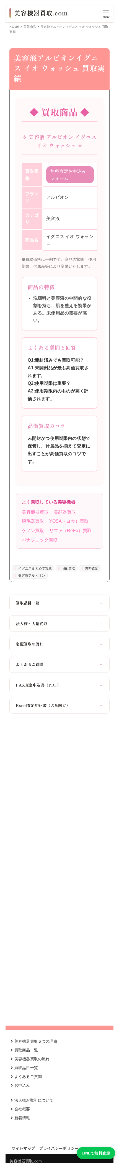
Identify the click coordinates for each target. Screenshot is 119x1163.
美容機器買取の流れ (32, 1059)
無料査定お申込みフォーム (68, 175)
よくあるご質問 (59, 664)
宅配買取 (68, 568)
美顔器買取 (65, 512)
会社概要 (22, 1109)
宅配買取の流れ (59, 644)
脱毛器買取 (33, 521)
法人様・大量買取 (59, 623)
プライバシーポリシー (59, 1148)
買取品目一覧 (59, 603)
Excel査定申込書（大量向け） (59, 705)
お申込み (22, 1085)
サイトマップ (23, 1148)
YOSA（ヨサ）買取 (69, 521)
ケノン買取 (33, 530)
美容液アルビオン (31, 576)
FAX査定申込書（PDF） (59, 685)
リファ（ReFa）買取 (70, 530)
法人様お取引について (34, 1100)
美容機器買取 (35, 512)
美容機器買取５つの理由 (36, 1041)
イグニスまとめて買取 (34, 568)
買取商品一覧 (26, 1050)
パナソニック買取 (40, 540)
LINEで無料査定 (96, 1153)
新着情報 (22, 1118)
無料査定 (91, 568)
